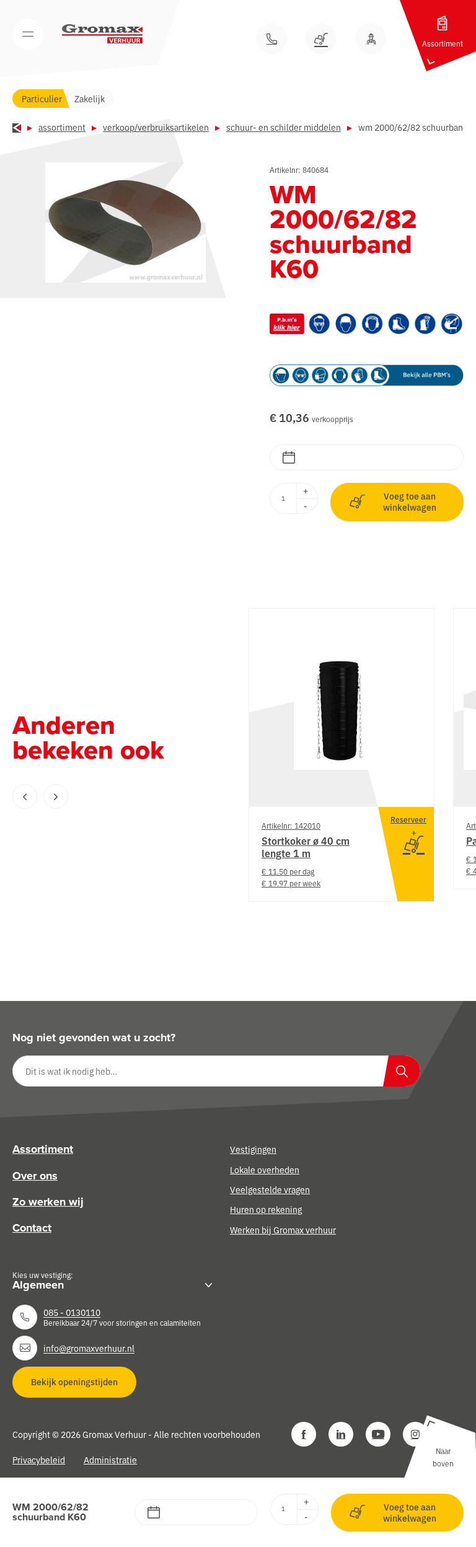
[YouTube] (378, 1434)
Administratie (110, 1459)
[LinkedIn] (340, 1434)
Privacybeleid (38, 1459)
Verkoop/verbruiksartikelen (156, 127)
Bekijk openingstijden (74, 1381)
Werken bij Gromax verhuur (283, 1229)
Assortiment (62, 127)
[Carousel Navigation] (105, 796)
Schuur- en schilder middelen (283, 127)
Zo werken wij (48, 1202)
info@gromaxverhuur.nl (88, 1348)
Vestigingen (253, 1149)
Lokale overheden (264, 1169)
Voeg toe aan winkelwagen (409, 501)
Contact (31, 1228)
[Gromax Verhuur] (102, 34)
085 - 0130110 (71, 1312)
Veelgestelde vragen (270, 1189)
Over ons (35, 1176)
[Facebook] (303, 1434)
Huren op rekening (266, 1209)
